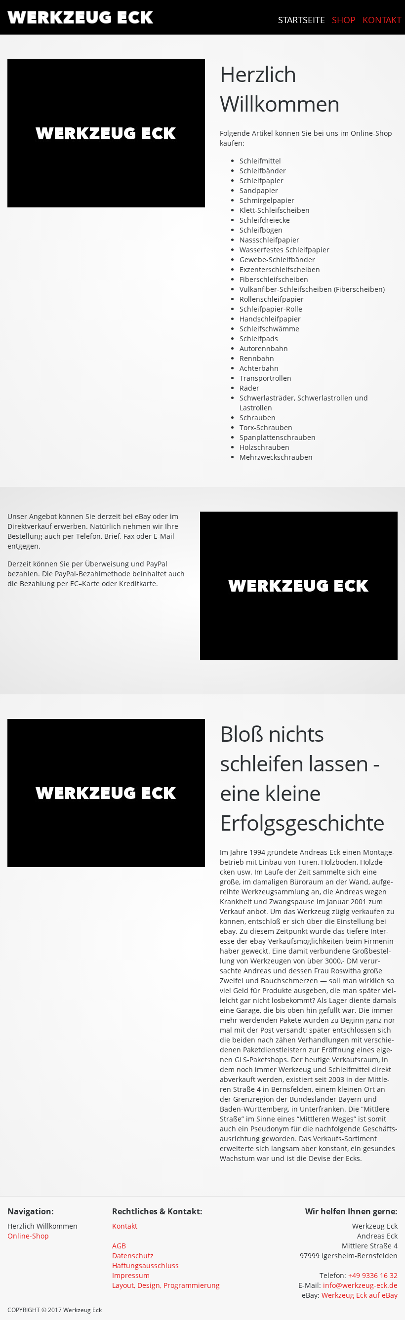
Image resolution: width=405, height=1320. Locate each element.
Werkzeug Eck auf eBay (360, 1295)
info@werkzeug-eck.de (360, 1285)
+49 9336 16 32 (373, 1275)
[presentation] (79, 1222)
